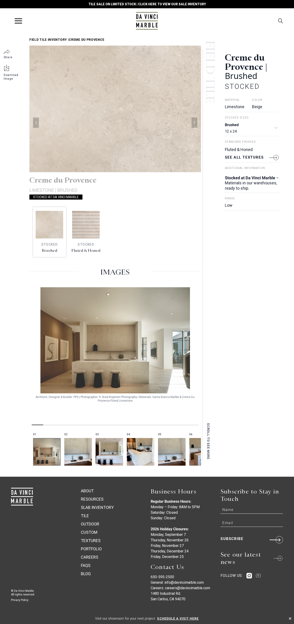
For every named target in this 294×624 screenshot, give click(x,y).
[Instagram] (249, 575)
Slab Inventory (97, 507)
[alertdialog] (147, 618)
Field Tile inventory (48, 39)
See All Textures (244, 157)
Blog (86, 573)
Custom (89, 532)
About (87, 490)
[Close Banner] (290, 618)
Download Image (11, 76)
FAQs (85, 565)
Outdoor (90, 524)
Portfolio (91, 548)
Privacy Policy (19, 600)
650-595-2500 (162, 577)
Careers (89, 557)
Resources (92, 499)
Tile (85, 515)
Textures (91, 540)
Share (8, 57)
